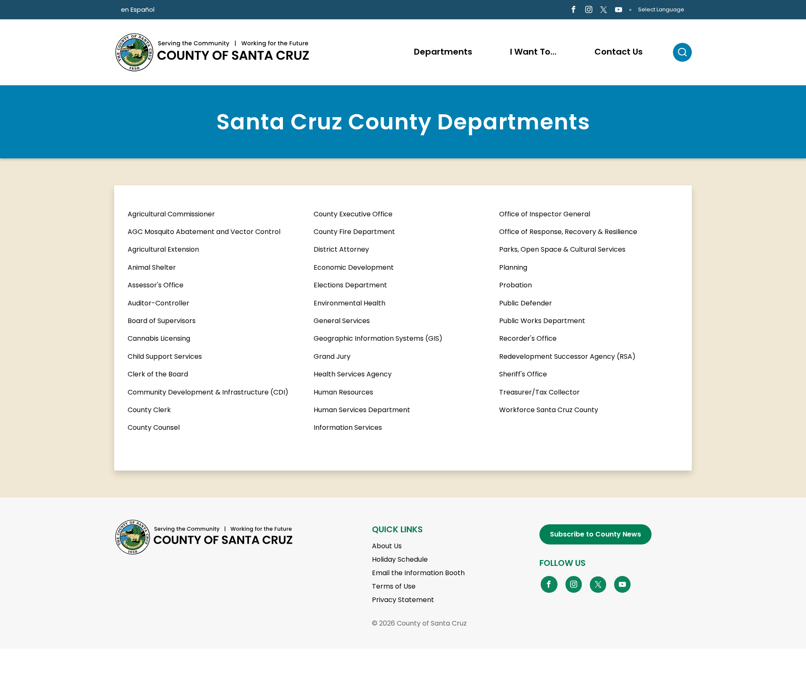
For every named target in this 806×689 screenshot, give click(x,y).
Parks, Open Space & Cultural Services (562, 249)
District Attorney (341, 249)
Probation (515, 285)
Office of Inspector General (544, 214)
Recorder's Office (528, 338)
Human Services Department (362, 410)
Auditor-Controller (158, 303)
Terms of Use (394, 586)
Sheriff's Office (523, 374)
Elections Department (350, 285)
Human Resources (343, 392)
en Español (137, 9)
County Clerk (149, 410)
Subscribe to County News (595, 534)
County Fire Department (354, 232)
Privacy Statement (403, 600)
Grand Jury (332, 356)
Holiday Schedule (400, 559)
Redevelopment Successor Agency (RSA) (567, 356)
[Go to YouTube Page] (622, 584)
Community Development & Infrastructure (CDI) (208, 392)
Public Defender (525, 303)
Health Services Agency (353, 374)
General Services (342, 321)
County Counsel (154, 427)
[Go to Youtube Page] (618, 10)
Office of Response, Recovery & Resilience (568, 232)
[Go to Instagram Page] (589, 10)
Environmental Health (349, 303)
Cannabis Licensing (159, 338)
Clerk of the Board (158, 374)
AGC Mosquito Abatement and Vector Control (204, 232)
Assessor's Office (155, 285)
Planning (513, 267)
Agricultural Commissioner (171, 214)
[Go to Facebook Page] (573, 10)
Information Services (348, 427)
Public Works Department (542, 321)
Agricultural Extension (163, 249)
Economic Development (354, 267)
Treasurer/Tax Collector (539, 392)
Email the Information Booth (418, 573)
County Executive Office (353, 214)
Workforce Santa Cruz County (548, 410)
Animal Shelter (152, 267)
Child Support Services (165, 356)
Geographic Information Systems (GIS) (378, 338)
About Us (387, 546)
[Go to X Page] (603, 10)
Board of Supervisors (162, 321)
